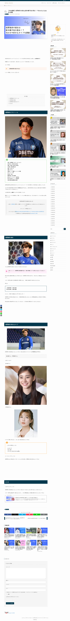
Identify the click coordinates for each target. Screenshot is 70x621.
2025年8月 (53, 191)
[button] (7, 514)
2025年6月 (53, 195)
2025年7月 (53, 193)
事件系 (52, 255)
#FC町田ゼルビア (28, 211)
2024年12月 (53, 208)
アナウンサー (53, 242)
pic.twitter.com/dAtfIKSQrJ (39, 211)
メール (7, 584)
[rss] (63, 0)
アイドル (52, 238)
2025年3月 (53, 201)
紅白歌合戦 (53, 265)
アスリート (7, 509)
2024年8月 (53, 216)
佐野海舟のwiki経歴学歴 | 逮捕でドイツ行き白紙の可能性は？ (26, 497)
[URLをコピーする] (44, 514)
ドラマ (52, 250)
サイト (7, 588)
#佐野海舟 (13, 204)
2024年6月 (53, 220)
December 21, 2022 (33, 213)
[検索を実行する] (65, 229)
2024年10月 (53, 212)
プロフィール (45, 617)
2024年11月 (53, 210)
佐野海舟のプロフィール (14, 98)
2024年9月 (53, 214)
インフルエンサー (54, 246)
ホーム (24, 617)
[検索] (65, 0)
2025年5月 (53, 197)
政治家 (52, 261)
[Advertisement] (26, 47)
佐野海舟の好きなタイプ (14, 101)
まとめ (11, 103)
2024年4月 (53, 225)
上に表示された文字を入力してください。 (13, 596)
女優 (52, 259)
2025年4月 (53, 199)
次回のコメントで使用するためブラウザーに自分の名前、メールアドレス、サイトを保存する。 (22, 592)
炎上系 (52, 263)
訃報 (52, 267)
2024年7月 (53, 218)
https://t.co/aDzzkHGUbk (20, 211)
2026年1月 (53, 189)
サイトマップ (40, 617)
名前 (7, 580)
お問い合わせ (35, 617)
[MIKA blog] (8, 3)
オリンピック (53, 248)
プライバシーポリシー (29, 617)
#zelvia (33, 211)
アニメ (52, 244)
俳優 (52, 257)
